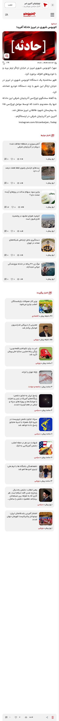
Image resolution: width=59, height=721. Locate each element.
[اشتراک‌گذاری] (47, 717)
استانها (54, 24)
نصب (10, 4)
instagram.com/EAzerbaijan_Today (38, 122)
